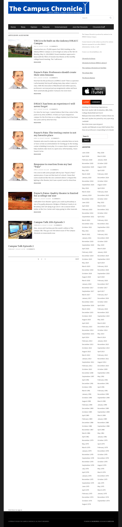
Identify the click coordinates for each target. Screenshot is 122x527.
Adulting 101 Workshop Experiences (95, 107)
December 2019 (87, 256)
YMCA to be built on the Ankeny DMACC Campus (56, 42)
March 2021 (86, 234)
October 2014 (102, 330)
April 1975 (85, 490)
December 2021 (87, 224)
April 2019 (101, 263)
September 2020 (88, 245)
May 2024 (85, 188)
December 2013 (87, 344)
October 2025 (102, 163)
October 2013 (87, 348)
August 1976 (102, 465)
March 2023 (102, 206)
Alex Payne (24, 35)
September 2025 (88, 167)
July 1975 (101, 483)
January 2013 (86, 359)
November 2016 (87, 302)
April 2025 (101, 170)
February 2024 (103, 192)
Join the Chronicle (80, 27)
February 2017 (103, 295)
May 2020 (101, 245)
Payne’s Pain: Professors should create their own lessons (55, 73)
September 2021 (103, 227)
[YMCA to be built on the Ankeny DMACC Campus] (20, 48)
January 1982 (102, 437)
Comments (96, 102)
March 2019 (86, 266)
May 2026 (101, 153)
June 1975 (85, 486)
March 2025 (86, 174)
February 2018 (103, 280)
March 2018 (86, 280)
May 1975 (101, 486)
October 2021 (87, 227)
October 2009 (102, 369)
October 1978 (102, 454)
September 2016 (88, 305)
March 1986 (86, 433)
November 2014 (87, 330)
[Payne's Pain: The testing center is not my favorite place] (20, 140)
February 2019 (103, 266)
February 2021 (103, 234)
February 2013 (103, 355)
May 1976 (101, 469)
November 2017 (87, 288)
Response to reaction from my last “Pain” (53, 165)
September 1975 (88, 483)
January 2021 (86, 238)
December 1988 (87, 422)
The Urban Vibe (87, 73)
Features (46, 27)
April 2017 (101, 291)
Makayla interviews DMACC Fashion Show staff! (98, 116)
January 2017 (86, 298)
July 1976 (85, 469)
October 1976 (102, 462)
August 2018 (86, 277)
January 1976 (86, 476)
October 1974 (87, 501)
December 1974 (87, 497)
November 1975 (87, 479)
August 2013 (86, 351)
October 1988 (87, 426)
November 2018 (103, 270)
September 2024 (88, 185)
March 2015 (102, 323)
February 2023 (87, 209)
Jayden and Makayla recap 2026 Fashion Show (98, 127)
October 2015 (87, 316)
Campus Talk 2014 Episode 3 (49, 222)
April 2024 (101, 188)
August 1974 (86, 504)
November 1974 (103, 497)
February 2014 (87, 341)
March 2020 (102, 248)
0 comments (53, 46)
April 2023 (85, 206)
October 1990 (87, 398)
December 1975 (103, 476)
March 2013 (86, 355)
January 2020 (102, 252)
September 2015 (103, 316)
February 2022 (103, 220)
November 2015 (103, 312)
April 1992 (85, 380)
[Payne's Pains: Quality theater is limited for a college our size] (20, 201)
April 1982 (85, 437)
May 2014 (101, 334)
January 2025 (86, 177)
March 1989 (102, 415)
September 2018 (103, 273)
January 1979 (86, 451)
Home (13, 27)
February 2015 (87, 327)
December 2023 (103, 195)
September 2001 (103, 373)
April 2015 (85, 323)
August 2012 (102, 362)
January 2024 (86, 195)
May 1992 (101, 376)
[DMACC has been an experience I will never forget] (20, 111)
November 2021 (103, 224)
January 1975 (102, 493)
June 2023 (85, 202)
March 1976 (102, 472)
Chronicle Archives (88, 58)
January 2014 (102, 341)
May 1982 (101, 433)
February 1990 (87, 405)
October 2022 (102, 213)
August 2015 (86, 319)
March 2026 (102, 156)
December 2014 (103, 327)
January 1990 (102, 405)
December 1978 (103, 451)
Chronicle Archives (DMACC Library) (94, 63)
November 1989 (103, 408)
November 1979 (87, 440)
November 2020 (87, 241)
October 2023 (102, 199)
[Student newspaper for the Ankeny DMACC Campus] (48, 7)
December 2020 (103, 238)
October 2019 (87, 259)
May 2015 (101, 319)
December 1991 (87, 383)
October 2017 (102, 288)
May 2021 (85, 231)
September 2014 (88, 334)
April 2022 (101, 217)
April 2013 (101, 351)
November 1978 (87, 454)
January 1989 (102, 419)
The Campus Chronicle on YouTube (94, 68)
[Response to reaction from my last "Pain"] (20, 172)
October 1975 (102, 479)
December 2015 (87, 312)
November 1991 (103, 383)
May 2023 (101, 202)
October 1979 (102, 440)
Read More (37, 62)
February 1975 (87, 493)
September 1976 (88, 465)
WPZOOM (111, 521)
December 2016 (103, 298)
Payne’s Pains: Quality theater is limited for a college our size (56, 194)
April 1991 (101, 387)
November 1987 (87, 430)
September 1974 (103, 501)
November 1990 (103, 394)
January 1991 (86, 394)
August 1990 (86, 401)
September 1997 (88, 376)
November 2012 (103, 359)
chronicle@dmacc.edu (95, 52)
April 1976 (85, 472)
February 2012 (87, 366)
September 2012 (88, 362)
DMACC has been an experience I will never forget (54, 105)
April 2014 (85, 337)
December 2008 (87, 373)
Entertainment (61, 27)
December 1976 (103, 458)
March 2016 (86, 309)
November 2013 (103, 344)
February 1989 (87, 419)
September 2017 (88, 291)
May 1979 (85, 444)
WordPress (95, 521)
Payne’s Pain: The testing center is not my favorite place (55, 134)
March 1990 (102, 401)
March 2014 (102, 337)
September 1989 (103, 412)
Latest (86, 102)
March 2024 (86, 192)
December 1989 (87, 408)
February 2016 (103, 309)
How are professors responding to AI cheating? (99, 130)
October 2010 (87, 369)
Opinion (34, 27)
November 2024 (87, 181)
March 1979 (86, 447)
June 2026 (85, 153)
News (23, 27)
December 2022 (103, 209)
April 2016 (101, 305)
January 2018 (86, 284)
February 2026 (87, 160)
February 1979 (103, 447)
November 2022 (87, 213)
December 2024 (103, 177)
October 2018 (87, 273)
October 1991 (87, 387)
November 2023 (87, 199)
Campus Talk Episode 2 (21, 246)
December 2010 (103, 366)
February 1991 (103, 391)
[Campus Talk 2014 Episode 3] (20, 230)
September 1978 (88, 458)
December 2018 (87, 270)
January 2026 (102, 160)
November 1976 (87, 462)
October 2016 (102, 302)
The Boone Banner (88, 78)
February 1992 (103, 380)
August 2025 (102, 167)
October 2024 (102, 181)
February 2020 (87, 252)
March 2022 (86, 220)
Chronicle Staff (99, 27)
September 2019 (103, 259)
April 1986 (101, 430)
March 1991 (86, 391)
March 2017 (86, 295)
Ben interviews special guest (92, 124)
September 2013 (103, 348)
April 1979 (101, 444)
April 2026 (85, 156)
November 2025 (87, 163)
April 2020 (85, 248)
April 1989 (85, 415)
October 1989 (87, 412)
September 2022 (88, 217)
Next (77, 259)
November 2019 (103, 256)
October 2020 (102, 241)
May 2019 (85, 263)
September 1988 (103, 426)
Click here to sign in (15, 510)
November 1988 (103, 422)
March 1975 (102, 490)
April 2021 (101, 231)
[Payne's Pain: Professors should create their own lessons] (20, 80)
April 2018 (101, 277)
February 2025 (103, 174)
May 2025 (85, 170)
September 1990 (103, 398)
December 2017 (103, 284)
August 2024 (102, 185)
